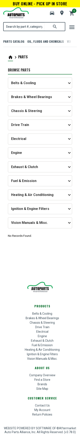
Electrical (42, 331)
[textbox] (24, 27)
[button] (52, 13)
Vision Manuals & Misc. (42, 358)
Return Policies (42, 414)
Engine (42, 336)
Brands (42, 384)
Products (42, 306)
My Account (42, 410)
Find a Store (42, 379)
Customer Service (42, 398)
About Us (42, 368)
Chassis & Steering (42, 322)
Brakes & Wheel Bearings (42, 318)
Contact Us (42, 405)
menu (71, 27)
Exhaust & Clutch (42, 340)
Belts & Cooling (42, 313)
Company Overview (42, 375)
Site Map (42, 388)
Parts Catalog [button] (13, 41)
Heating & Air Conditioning (42, 349)
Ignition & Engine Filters (42, 354)
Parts (23, 56)
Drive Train (42, 327)
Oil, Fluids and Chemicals (45, 41)
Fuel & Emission (42, 345)
